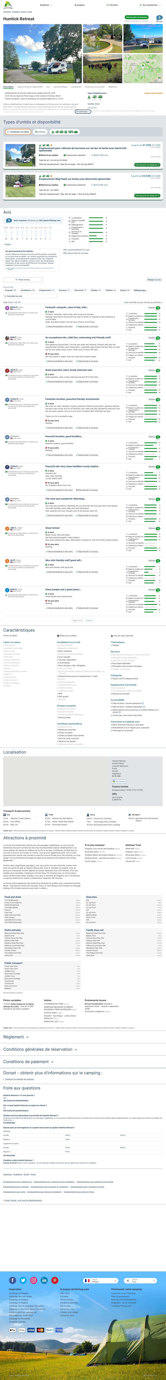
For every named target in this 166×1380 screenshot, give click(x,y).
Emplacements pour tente (14, 1192)
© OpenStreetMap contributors (13, 992)
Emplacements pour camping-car (17, 1182)
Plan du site (65, 1306)
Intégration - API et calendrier (124, 1303)
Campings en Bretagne (18, 1293)
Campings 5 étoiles (17, 1322)
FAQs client (65, 1293)
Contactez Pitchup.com (121, 1306)
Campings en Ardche (18, 1303)
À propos (79, 5)
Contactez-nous (67, 1315)
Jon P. (12, 560)
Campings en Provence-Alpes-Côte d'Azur (27, 1309)
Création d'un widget (69, 1312)
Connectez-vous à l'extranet (123, 1293)
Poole (30, 12)
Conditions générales (69, 1303)
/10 (101, 155)
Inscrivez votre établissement (123, 1299)
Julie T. (13, 528)
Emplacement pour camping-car (23, 1312)
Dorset (23, 12)
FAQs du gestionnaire (120, 1296)
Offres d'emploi (66, 1299)
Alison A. (14, 307)
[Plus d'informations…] (142, 703)
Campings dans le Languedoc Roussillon (26, 1306)
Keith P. (13, 337)
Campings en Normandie (19, 1318)
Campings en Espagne (18, 1299)
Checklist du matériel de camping (19, 1079)
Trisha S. (14, 466)
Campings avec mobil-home (21, 1315)
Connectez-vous (67, 1309)
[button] (83, 1037)
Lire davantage (9, 1123)
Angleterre (16, 12)
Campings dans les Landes (20, 1296)
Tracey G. (14, 399)
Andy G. (13, 589)
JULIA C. (14, 370)
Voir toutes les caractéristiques (15, 1100)
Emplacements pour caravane (16, 1187)
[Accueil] (8, 5)
